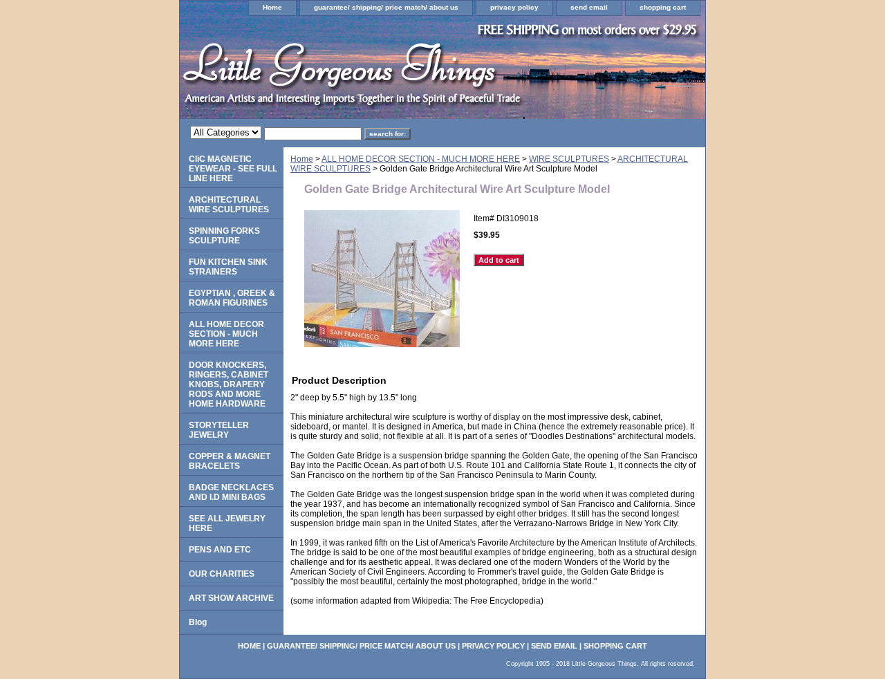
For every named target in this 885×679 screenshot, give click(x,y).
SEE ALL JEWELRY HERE (227, 523)
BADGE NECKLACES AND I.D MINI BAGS (231, 492)
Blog (198, 622)
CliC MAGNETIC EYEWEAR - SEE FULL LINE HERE (233, 168)
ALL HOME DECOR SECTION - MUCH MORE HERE (421, 159)
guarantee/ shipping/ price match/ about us (386, 7)
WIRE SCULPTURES (569, 159)
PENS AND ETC (220, 550)
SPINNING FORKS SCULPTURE (224, 235)
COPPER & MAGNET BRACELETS (229, 461)
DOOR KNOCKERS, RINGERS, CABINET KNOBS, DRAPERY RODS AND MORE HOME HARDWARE (228, 384)
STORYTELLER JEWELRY (219, 430)
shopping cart (663, 7)
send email (589, 7)
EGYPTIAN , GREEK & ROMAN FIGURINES (232, 298)
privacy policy (514, 7)
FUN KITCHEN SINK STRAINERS (228, 267)
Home (272, 7)
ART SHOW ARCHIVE (231, 598)
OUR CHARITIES (221, 574)
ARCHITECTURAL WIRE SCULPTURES (229, 204)
